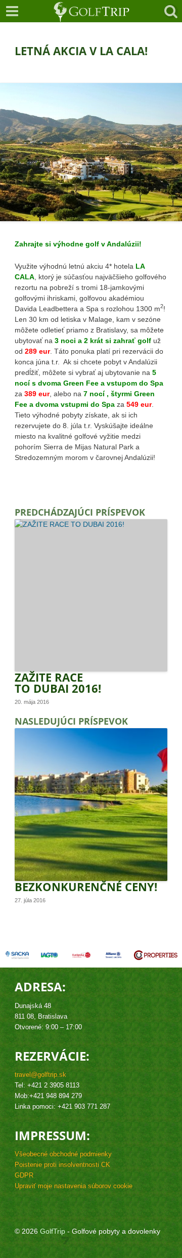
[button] (12, 11)
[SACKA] (16, 955)
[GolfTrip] (91, 11)
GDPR (24, 1175)
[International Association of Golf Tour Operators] (49, 955)
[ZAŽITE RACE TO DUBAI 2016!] (91, 595)
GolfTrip (52, 1231)
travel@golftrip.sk (40, 1074)
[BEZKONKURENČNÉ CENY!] (91, 804)
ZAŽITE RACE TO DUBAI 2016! (58, 683)
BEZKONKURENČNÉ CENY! (86, 886)
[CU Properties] (155, 955)
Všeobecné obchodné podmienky (63, 1154)
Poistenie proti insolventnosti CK (62, 1164)
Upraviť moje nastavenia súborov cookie (73, 1186)
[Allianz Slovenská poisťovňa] (113, 955)
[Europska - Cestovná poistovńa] (81, 955)
